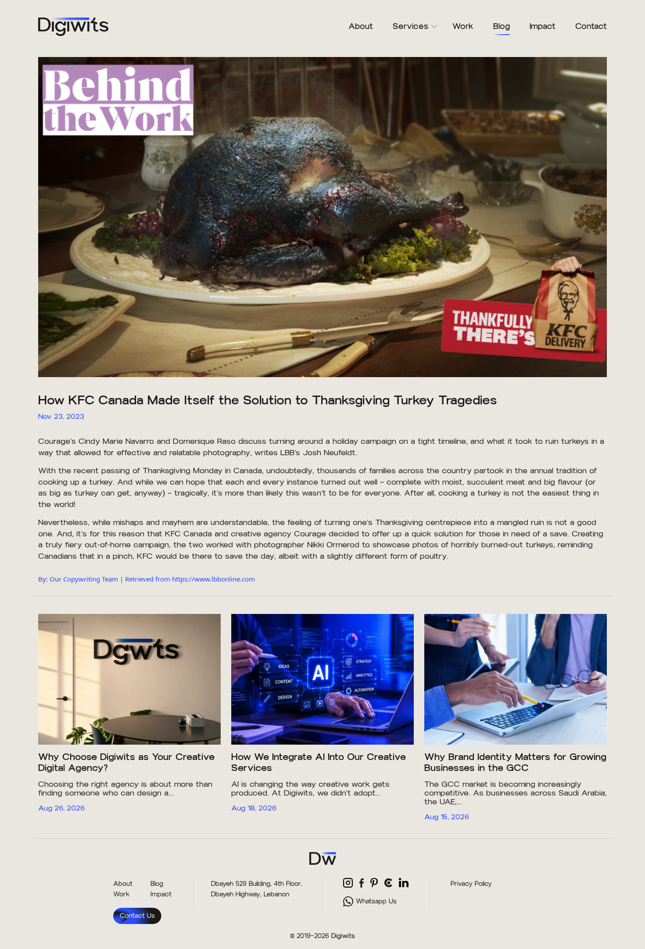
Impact (542, 26)
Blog (501, 26)
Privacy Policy (471, 884)
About (360, 26)
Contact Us (137, 916)
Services (410, 26)
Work (462, 26)
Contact (591, 26)
